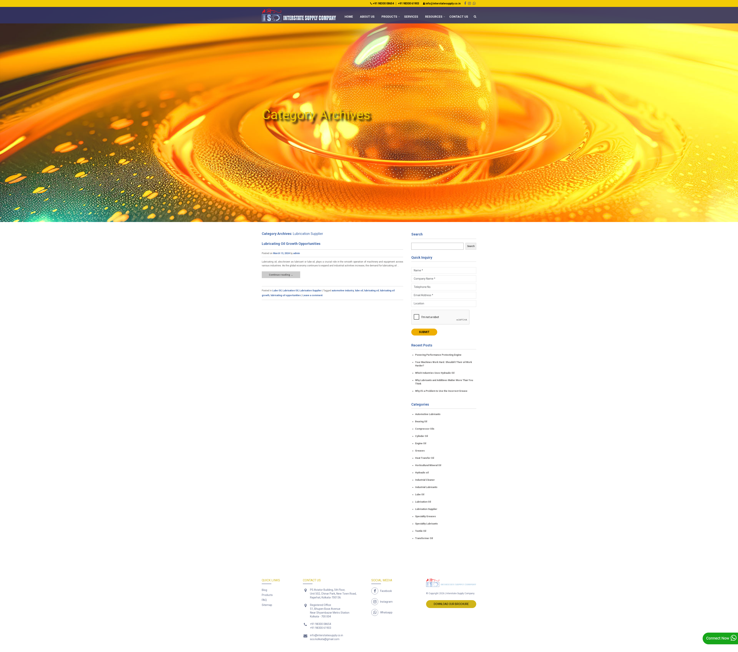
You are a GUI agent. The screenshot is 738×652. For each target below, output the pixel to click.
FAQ (264, 599)
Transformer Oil (424, 538)
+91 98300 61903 (408, 3)
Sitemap (267, 604)
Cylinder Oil (421, 436)
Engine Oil (420, 443)
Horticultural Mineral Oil (428, 465)
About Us (367, 16)
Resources (433, 16)
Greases (420, 450)
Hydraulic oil (422, 472)
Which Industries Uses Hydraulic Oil (434, 373)
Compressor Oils (424, 428)
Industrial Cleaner (425, 480)
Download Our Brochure (451, 604)
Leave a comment (312, 295)
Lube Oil (276, 290)
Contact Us (458, 16)
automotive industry (343, 290)
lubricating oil (371, 290)
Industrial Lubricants (426, 487)
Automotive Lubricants (427, 414)
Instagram (386, 601)
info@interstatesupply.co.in (443, 3)
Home (349, 16)
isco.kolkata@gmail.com (324, 639)
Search (417, 234)
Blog (264, 590)
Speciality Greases (425, 516)
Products (389, 16)
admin (296, 253)
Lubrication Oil (290, 290)
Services (411, 16)
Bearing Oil (421, 421)
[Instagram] (469, 3)
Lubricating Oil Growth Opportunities (291, 244)
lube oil (359, 290)
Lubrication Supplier (310, 290)
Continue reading (281, 274)
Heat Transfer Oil (424, 458)
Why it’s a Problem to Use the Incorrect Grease (441, 391)
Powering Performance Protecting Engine (438, 355)
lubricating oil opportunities (286, 295)
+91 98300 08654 (383, 3)
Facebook (386, 590)
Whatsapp (386, 612)
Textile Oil (420, 531)
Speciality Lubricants (426, 523)
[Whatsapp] (474, 3)
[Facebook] (465, 3)
